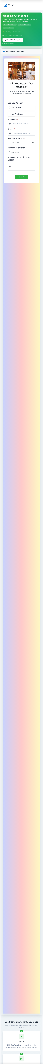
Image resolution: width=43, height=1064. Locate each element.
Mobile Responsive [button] (25, 24)
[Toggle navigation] (40, 5)
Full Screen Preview (9, 43)
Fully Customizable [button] (10, 24)
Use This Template (13, 40)
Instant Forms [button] (9, 28)
